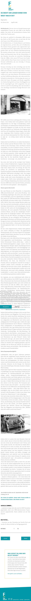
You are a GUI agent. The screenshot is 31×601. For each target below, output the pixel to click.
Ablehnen (17, 306)
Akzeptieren (6, 306)
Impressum (22, 309)
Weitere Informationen (12, 309)
